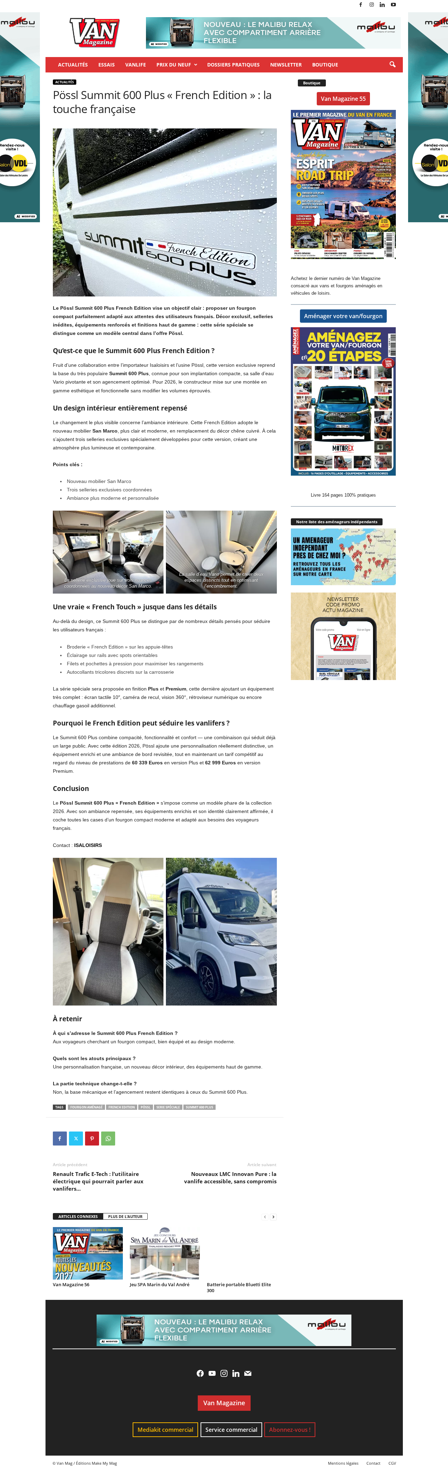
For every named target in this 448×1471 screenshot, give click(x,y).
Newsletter (286, 64)
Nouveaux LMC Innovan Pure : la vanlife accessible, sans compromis (230, 1177)
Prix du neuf (173, 64)
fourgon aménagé (86, 1107)
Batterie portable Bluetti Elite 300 (239, 1287)
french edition (121, 1107)
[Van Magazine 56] (88, 1253)
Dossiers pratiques (233, 64)
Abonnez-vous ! (289, 1430)
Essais (106, 64)
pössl (145, 1107)
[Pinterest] (92, 1139)
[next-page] (273, 1216)
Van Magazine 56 (71, 1284)
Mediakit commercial (165, 1430)
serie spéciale (168, 1107)
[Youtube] (393, 5)
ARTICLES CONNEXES (78, 1216)
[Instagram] (372, 5)
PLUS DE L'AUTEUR (125, 1216)
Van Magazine (224, 1403)
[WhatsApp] (108, 1139)
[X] (76, 1139)
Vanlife (135, 64)
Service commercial (231, 1430)
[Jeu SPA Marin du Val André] (165, 1253)
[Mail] (248, 1373)
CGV (392, 1463)
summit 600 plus (199, 1107)
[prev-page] (264, 1216)
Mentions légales (343, 1463)
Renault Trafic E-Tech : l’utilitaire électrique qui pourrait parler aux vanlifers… (98, 1181)
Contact (373, 1463)
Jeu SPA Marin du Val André (159, 1284)
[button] (392, 64)
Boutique (325, 64)
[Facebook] (361, 5)
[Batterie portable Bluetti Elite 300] (242, 1253)
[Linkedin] (382, 5)
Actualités (73, 64)
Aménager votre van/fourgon (343, 316)
